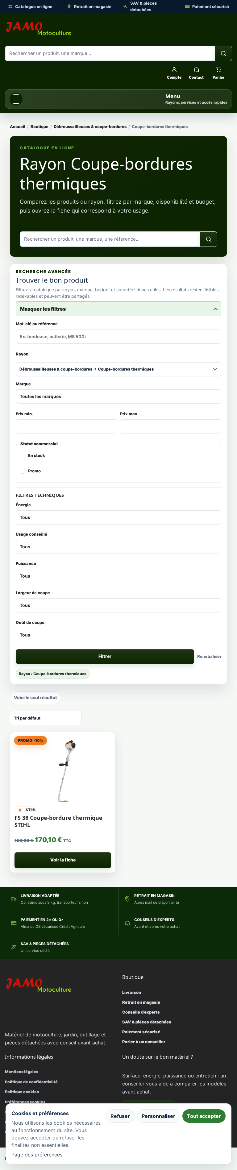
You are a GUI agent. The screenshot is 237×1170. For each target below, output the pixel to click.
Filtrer (104, 656)
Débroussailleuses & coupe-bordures (90, 126)
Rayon (22, 353)
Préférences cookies (25, 1102)
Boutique (39, 126)
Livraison (131, 992)
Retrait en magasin (92, 6)
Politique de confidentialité (31, 1082)
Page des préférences (36, 1154)
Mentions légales (21, 1071)
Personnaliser (158, 1116)
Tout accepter (204, 1116)
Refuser (120, 1116)
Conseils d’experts (141, 1012)
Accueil (17, 126)
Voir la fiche (63, 859)
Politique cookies (22, 1091)
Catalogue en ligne (33, 6)
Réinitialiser (209, 656)
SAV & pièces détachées (143, 6)
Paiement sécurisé (210, 6)
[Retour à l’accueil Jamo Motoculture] (39, 29)
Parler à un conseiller (143, 1041)
